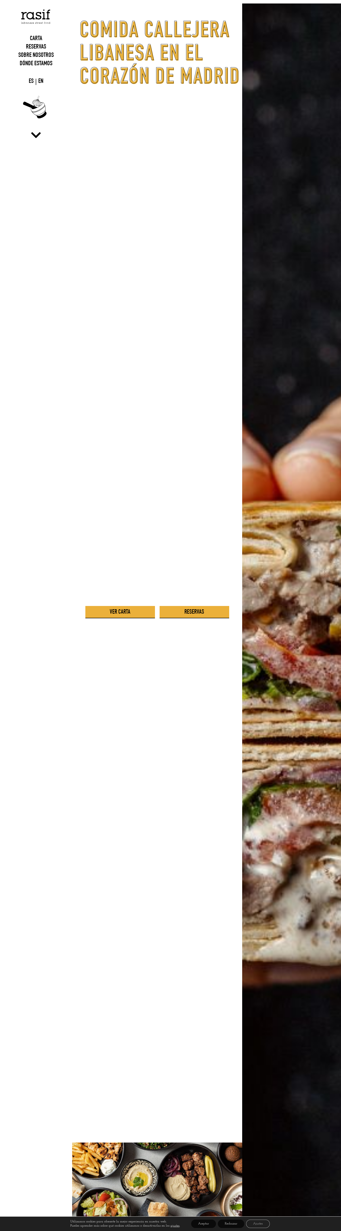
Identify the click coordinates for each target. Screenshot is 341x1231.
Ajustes (258, 1223)
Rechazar (231, 1223)
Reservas (36, 47)
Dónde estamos (36, 64)
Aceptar (203, 1223)
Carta (36, 39)
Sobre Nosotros (36, 56)
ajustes (175, 1226)
